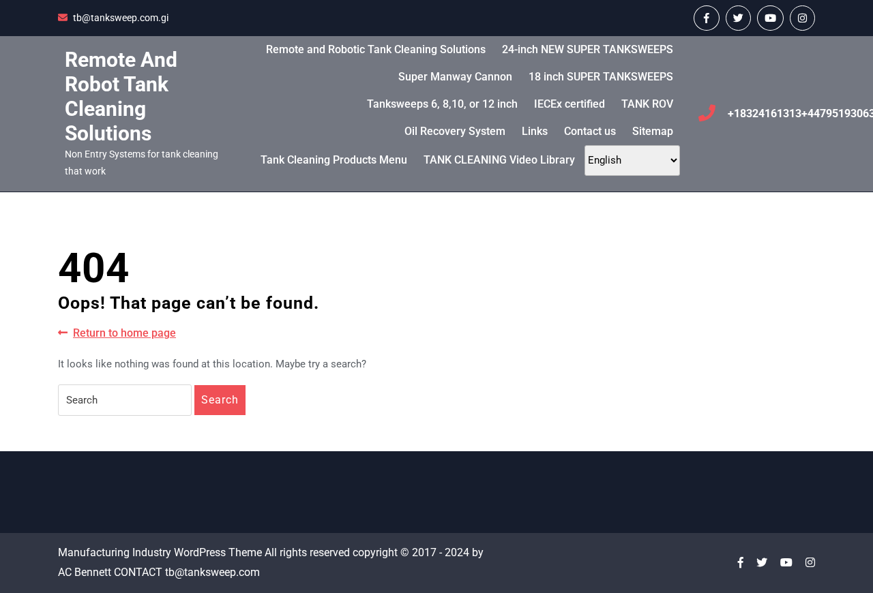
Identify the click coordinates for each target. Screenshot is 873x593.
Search (220, 399)
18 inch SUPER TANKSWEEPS (601, 76)
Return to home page (124, 333)
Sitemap (652, 131)
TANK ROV (647, 103)
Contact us (590, 131)
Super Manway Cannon (455, 76)
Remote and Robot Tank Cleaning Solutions (121, 96)
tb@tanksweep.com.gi (120, 17)
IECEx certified (569, 103)
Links (535, 131)
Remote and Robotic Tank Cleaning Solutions (376, 49)
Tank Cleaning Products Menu (334, 159)
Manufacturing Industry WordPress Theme (160, 552)
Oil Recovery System (454, 131)
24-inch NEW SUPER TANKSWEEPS (587, 49)
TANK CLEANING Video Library (499, 159)
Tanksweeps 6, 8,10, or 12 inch (442, 103)
